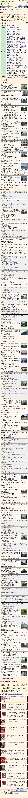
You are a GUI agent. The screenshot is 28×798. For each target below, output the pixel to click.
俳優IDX (3, 7)
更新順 (20, 6)
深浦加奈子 (11, 49)
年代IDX (3, 6)
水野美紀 (22, 38)
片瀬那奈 (10, 59)
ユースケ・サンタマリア (15, 31)
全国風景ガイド (18, 14)
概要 (22, 7)
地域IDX (9, 7)
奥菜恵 (24, 70)
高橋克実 (10, 65)
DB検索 (18, 7)
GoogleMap (5, 16)
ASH (22, 791)
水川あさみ (11, 41)
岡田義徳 (15, 47)
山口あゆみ (22, 73)
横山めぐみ (11, 55)
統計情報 (19, 9)
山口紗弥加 (11, 43)
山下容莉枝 (11, 57)
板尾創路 (15, 44)
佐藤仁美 (23, 46)
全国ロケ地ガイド (16, 791)
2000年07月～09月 (12, 27)
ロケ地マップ (12, 9)
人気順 (25, 6)
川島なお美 (11, 34)
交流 (26, 7)
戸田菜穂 (23, 65)
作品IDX (9, 6)
